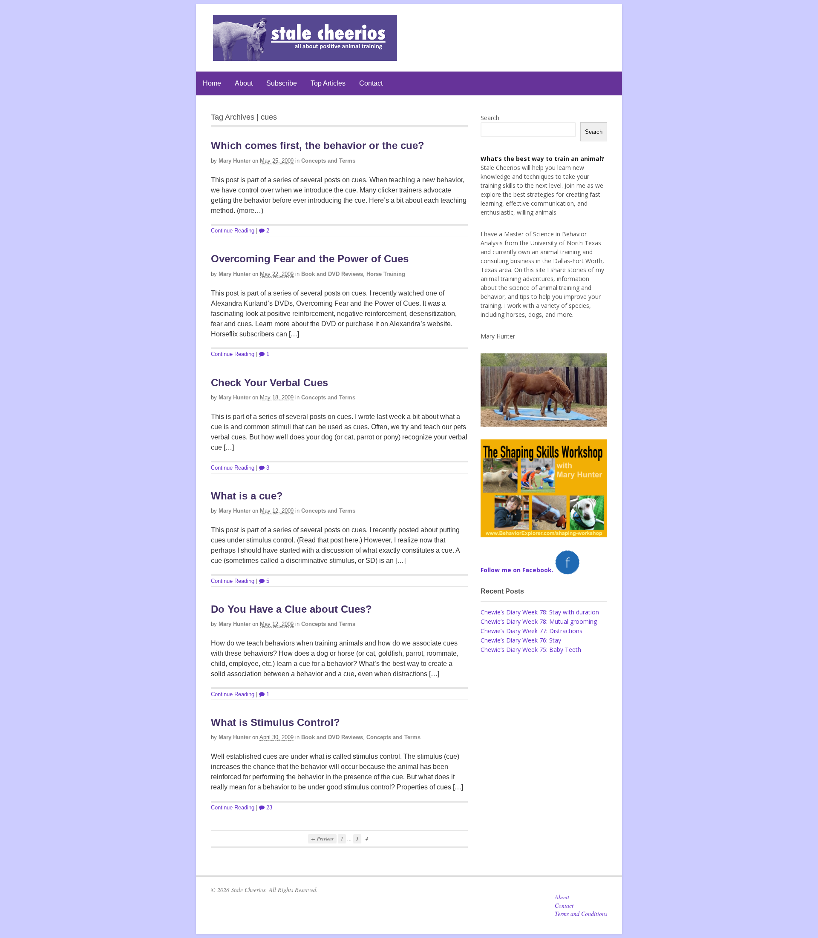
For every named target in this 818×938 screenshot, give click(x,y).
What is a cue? (247, 496)
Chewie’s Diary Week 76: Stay (521, 640)
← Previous (322, 838)
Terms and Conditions (581, 913)
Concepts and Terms (328, 161)
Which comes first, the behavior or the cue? (317, 145)
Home (212, 83)
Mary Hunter (235, 161)
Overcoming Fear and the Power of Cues (310, 258)
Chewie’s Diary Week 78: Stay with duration (540, 612)
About (244, 83)
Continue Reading (232, 230)
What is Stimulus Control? (275, 722)
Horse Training (385, 274)
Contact (371, 83)
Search (490, 118)
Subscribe (281, 83)
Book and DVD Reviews (332, 274)
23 (268, 807)
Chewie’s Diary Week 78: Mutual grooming (539, 621)
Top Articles (328, 83)
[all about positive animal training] (305, 56)
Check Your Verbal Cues (269, 382)
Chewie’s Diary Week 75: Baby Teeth (531, 649)
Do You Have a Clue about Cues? (291, 609)
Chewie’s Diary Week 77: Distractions (531, 631)
